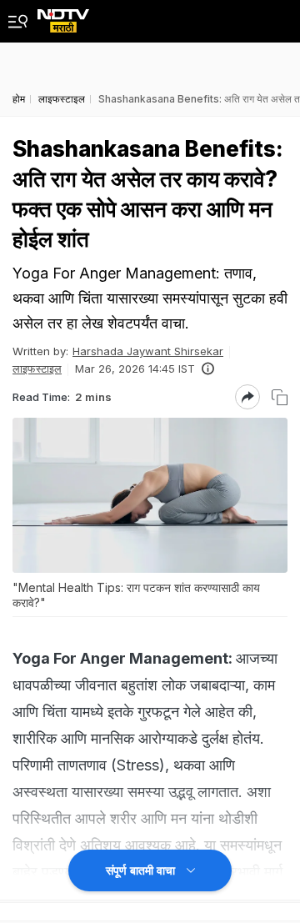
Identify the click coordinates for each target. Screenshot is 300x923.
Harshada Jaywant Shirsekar (147, 351)
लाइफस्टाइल (37, 368)
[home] (63, 16)
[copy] (280, 397)
